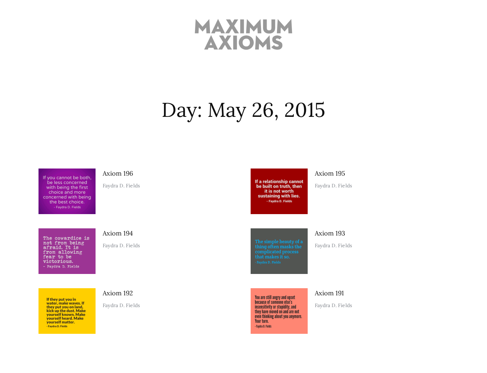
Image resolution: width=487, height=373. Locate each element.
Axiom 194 (118, 233)
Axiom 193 (330, 233)
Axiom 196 (118, 173)
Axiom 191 (329, 293)
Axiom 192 (118, 293)
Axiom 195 (330, 173)
